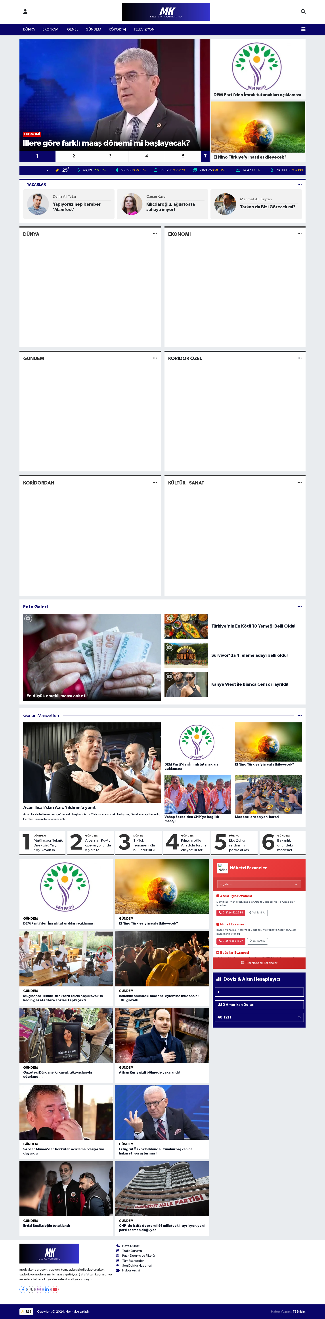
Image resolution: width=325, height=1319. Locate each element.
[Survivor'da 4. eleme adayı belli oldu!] (186, 655)
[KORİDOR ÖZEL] (300, 358)
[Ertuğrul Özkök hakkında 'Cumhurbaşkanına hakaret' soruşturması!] (162, 1112)
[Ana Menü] (303, 30)
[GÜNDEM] (155, 358)
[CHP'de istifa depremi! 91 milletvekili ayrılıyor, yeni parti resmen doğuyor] (162, 1188)
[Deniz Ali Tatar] (38, 204)
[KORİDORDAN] (155, 483)
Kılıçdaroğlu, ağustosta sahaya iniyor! (170, 207)
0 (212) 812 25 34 (233, 912)
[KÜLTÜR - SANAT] (300, 483)
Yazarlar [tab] (36, 184)
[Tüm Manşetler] (300, 716)
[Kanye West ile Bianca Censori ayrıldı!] (186, 684)
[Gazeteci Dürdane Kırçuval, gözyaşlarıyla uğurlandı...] (66, 1035)
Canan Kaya (156, 197)
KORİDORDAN (38, 483)
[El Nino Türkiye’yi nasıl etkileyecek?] (162, 886)
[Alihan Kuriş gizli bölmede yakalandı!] (162, 1035)
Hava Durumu (131, 1246)
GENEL (72, 29)
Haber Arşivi (131, 1270)
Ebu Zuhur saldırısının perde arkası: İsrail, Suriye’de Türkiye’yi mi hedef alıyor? (241, 845)
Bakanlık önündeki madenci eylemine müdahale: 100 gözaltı (289, 845)
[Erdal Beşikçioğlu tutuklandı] (66, 1188)
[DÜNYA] (155, 234)
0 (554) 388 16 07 (233, 941)
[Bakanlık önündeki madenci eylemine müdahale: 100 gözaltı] (162, 958)
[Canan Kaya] (131, 204)
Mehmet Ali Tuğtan (256, 199)
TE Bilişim (299, 1311)
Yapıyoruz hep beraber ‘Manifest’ (77, 207)
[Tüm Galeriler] (300, 607)
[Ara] (303, 12)
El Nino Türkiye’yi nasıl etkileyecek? (148, 923)
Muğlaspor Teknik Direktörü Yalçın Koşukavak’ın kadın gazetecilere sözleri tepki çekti (48, 845)
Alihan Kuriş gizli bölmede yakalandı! (149, 1072)
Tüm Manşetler (133, 1260)
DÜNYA (29, 29)
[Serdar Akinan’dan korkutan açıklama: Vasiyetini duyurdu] (66, 1112)
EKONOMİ (50, 29)
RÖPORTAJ (117, 29)
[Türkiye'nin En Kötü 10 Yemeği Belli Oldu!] (186, 626)
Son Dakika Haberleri (137, 1265)
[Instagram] (39, 1289)
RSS (28, 1311)
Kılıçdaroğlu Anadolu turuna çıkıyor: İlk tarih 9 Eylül (193, 845)
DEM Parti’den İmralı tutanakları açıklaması (58, 923)
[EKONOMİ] (300, 234)
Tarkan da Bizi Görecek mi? (268, 207)
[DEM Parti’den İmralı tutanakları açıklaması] (66, 886)
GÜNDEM (93, 29)
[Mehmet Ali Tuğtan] (225, 204)
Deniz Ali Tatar (64, 197)
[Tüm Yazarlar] (300, 184)
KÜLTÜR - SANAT (186, 483)
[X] (31, 1289)
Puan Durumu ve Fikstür (138, 1255)
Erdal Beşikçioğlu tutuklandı (46, 1225)
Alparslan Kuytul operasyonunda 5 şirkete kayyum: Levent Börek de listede (98, 845)
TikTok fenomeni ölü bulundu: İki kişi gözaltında (145, 845)
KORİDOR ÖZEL (185, 358)
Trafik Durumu (132, 1250)
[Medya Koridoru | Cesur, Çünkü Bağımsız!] (166, 12)
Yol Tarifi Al (258, 912)
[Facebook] (23, 1289)
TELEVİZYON (144, 29)
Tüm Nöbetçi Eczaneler (261, 963)
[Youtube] (55, 1289)
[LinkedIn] (47, 1289)
